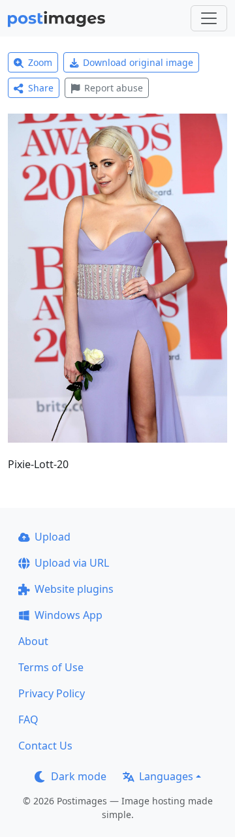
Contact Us (45, 745)
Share (41, 88)
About (33, 641)
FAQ (28, 719)
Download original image (138, 62)
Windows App (68, 615)
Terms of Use (51, 667)
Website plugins (74, 589)
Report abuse (113, 88)
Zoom (40, 62)
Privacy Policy (51, 693)
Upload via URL (72, 563)
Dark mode (78, 776)
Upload (52, 536)
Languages (166, 776)
